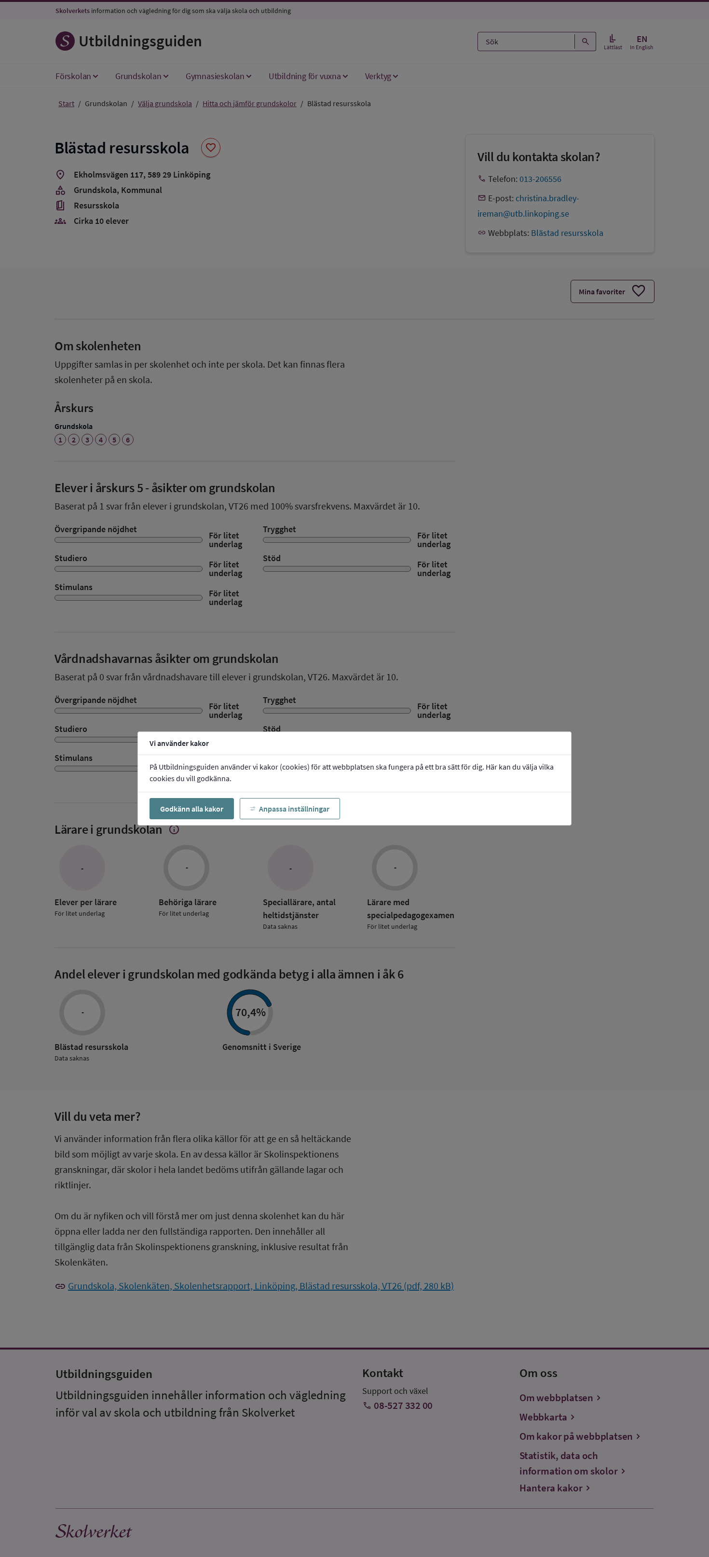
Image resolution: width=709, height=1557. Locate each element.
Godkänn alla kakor (191, 808)
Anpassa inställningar (294, 808)
